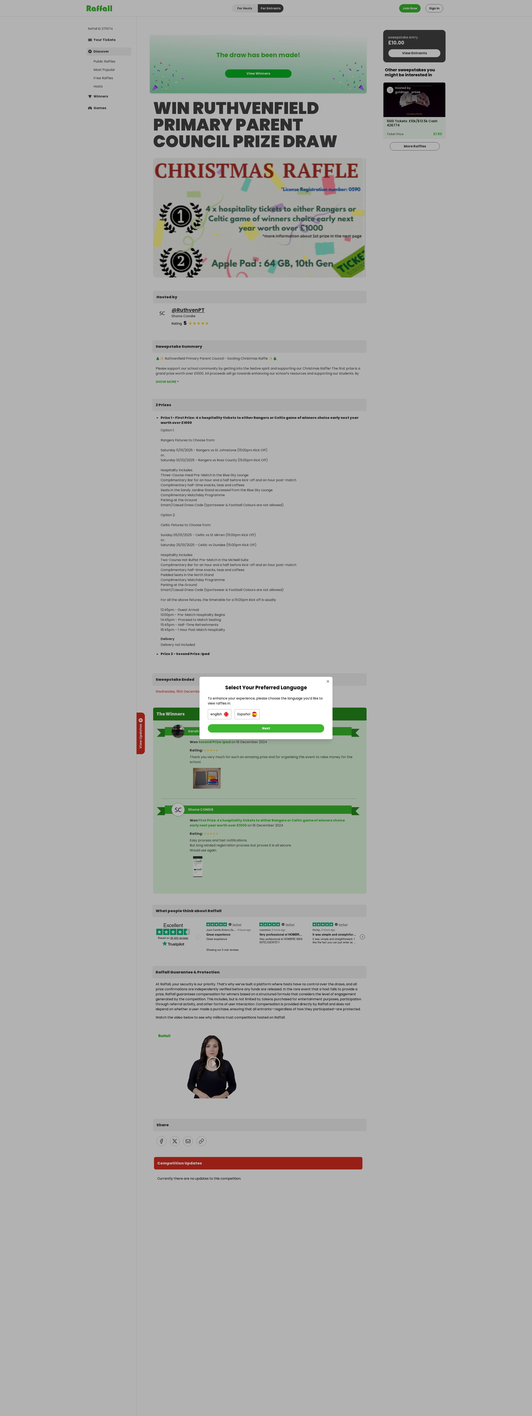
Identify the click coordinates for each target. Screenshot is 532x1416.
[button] (219, 714)
